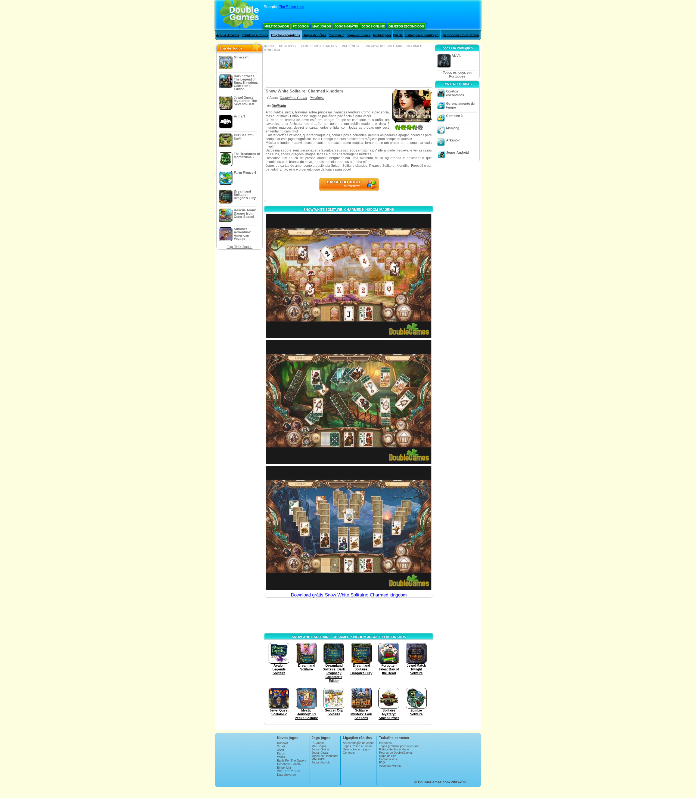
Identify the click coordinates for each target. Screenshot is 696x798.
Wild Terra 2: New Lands (288, 772)
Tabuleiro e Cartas (255, 35)
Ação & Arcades (227, 35)
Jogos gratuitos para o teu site (399, 746)
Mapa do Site (387, 755)
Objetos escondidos (406, 26)
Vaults (281, 757)
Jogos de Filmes (358, 35)
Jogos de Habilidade (325, 755)
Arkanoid (453, 140)
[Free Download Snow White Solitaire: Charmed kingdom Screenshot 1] (348, 276)
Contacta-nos (388, 759)
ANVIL (281, 749)
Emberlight (284, 767)
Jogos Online (373, 26)
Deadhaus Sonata (289, 764)
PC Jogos (301, 26)
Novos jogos (287, 738)
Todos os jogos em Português (457, 74)
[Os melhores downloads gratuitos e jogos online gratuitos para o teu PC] (239, 15)
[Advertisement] (348, 69)
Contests (349, 752)
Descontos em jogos (356, 749)
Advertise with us (390, 765)
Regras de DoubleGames (396, 752)
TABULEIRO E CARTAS (319, 46)
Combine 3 (336, 35)
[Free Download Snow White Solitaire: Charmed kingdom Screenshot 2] (348, 402)
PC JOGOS (287, 46)
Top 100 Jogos (240, 246)
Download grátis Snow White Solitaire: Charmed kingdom (349, 595)
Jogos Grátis (346, 26)
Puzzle (398, 35)
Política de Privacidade (394, 749)
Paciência (317, 98)
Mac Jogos (321, 26)
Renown (282, 742)
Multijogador (277, 26)
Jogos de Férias (314, 35)
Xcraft (281, 746)
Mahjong (452, 128)
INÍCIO (269, 46)
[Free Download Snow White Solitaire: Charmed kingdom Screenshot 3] (348, 528)
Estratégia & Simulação (422, 35)
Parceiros (385, 742)
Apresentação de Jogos (358, 742)
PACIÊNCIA (351, 46)
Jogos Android (457, 152)
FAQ (382, 762)
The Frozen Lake (291, 7)
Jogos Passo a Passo (357, 746)
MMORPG (318, 759)
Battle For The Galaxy (291, 760)
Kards (281, 753)
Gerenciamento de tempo (461, 35)
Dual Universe (286, 774)
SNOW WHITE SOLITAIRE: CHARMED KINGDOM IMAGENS (348, 210)
